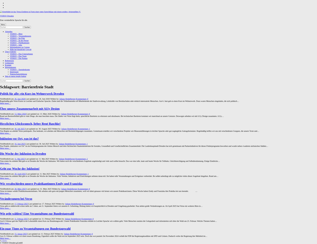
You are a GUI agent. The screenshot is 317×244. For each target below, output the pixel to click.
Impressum (14, 72)
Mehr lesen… (5, 103)
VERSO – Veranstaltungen (20, 36)
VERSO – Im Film (17, 38)
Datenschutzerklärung (18, 74)
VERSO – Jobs (16, 45)
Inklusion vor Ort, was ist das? (19, 138)
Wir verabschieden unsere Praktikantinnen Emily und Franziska (41, 183)
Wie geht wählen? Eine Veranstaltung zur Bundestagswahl (37, 213)
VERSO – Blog (16, 34)
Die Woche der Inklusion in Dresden (23, 153)
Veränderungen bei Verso (16, 198)
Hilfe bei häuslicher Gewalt (20, 49)
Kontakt (8, 65)
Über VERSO (10, 52)
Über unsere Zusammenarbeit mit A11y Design (30, 108)
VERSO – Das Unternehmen (21, 54)
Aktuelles (8, 32)
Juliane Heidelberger (67, 99)
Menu (3, 25)
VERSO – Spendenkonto (20, 70)
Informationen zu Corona (20, 47)
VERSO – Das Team (18, 56)
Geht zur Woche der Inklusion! (20, 168)
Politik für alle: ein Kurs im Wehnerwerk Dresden (32, 93)
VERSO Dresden (7, 16)
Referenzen (9, 61)
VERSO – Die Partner (18, 58)
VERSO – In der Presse (19, 40)
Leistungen (9, 63)
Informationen (10, 67)
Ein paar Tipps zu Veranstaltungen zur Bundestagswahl (35, 228)
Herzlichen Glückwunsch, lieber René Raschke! (30, 123)
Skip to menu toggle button (15, 76)
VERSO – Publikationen (19, 43)
